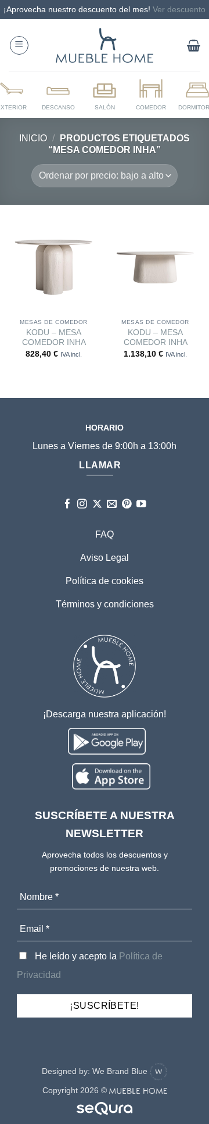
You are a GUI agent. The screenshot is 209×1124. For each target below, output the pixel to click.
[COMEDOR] (151, 94)
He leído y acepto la (90, 965)
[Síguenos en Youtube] (141, 504)
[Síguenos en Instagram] (82, 504)
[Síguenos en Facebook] (68, 504)
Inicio (33, 138)
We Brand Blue (121, 1071)
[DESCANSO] (58, 94)
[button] (19, 45)
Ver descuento (179, 9)
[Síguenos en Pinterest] (127, 504)
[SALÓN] (104, 94)
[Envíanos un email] (112, 504)
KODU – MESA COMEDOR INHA (54, 337)
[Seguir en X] (97, 504)
